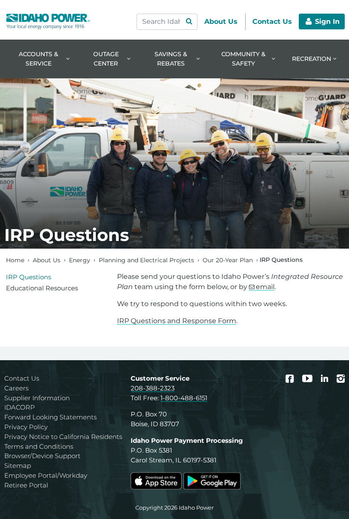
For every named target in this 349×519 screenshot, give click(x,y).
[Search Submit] (188, 22)
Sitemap (17, 466)
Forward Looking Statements (50, 417)
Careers (16, 388)
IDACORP (19, 407)
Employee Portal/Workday (45, 475)
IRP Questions (28, 277)
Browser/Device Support (42, 456)
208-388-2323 (152, 388)
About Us (46, 260)
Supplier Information (37, 398)
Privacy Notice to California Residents (63, 437)
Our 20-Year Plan (228, 260)
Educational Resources (42, 288)
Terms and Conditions (38, 446)
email (265, 287)
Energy (79, 260)
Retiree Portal (26, 485)
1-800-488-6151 (183, 398)
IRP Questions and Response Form (176, 321)
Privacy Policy (26, 427)
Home (15, 260)
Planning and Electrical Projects (146, 260)
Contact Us (21, 378)
